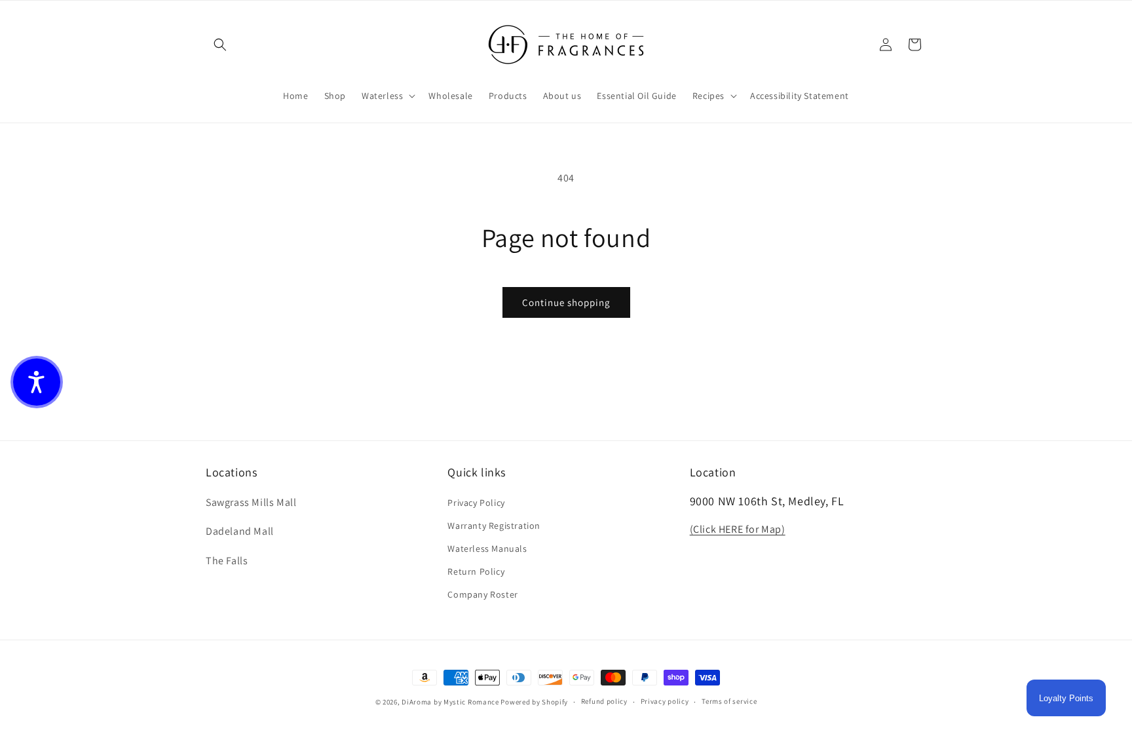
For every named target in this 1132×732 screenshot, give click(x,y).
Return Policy (475, 571)
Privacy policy (665, 701)
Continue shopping (566, 302)
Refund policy (604, 701)
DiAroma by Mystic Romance (450, 701)
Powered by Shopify (534, 701)
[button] (220, 44)
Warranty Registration (493, 525)
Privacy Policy (475, 503)
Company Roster (482, 594)
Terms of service (729, 701)
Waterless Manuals (487, 548)
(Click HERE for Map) (737, 529)
